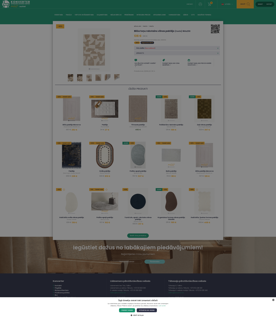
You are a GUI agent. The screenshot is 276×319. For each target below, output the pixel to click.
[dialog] (138, 308)
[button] (138, 315)
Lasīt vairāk (162, 306)
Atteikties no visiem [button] (146, 310)
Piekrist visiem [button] (127, 310)
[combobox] (273, 300)
